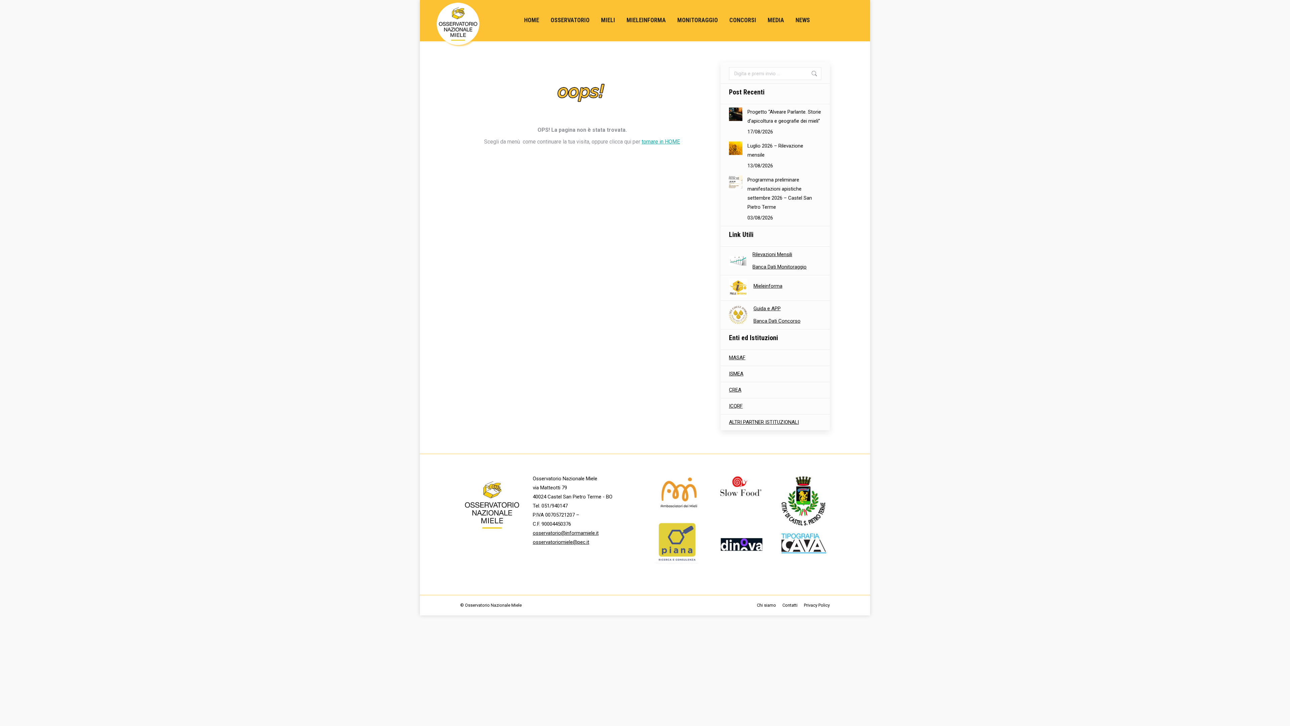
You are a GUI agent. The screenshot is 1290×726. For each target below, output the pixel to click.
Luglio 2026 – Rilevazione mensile (775, 150)
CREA (735, 390)
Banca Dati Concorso (777, 321)
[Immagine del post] (735, 114)
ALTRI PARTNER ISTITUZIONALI (764, 422)
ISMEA (736, 374)
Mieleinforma (768, 286)
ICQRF (736, 406)
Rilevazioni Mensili (772, 254)
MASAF (737, 358)
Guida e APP (767, 309)
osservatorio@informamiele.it (566, 533)
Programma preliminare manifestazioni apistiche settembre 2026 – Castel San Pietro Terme (779, 193)
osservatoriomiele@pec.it (561, 542)
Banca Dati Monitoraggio (779, 267)
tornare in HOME (661, 141)
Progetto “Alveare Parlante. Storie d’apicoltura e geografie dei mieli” (784, 116)
